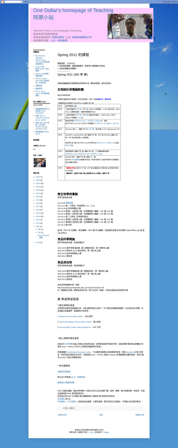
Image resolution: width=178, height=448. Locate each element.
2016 (38, 210)
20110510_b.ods (80, 121)
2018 (38, 203)
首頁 (101, 415)
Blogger (106, 432)
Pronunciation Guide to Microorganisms (75, 327)
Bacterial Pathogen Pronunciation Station (75, 322)
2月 (39, 233)
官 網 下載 (69, 145)
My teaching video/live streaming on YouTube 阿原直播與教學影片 (42, 60)
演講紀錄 (38, 86)
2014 (38, 216)
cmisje (91, 432)
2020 (38, 197)
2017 (38, 206)
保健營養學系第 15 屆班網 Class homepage (42, 111)
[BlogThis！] (66, 408)
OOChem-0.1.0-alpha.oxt (105, 143)
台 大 (73, 377)
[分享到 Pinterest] (73, 408)
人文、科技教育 (58, 40)
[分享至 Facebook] (71, 408)
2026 (38, 177)
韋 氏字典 (67, 344)
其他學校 (81, 377)
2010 (38, 242)
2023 (38, 187)
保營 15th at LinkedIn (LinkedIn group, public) (42, 118)
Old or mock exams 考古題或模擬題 (42, 93)
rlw (104, 109)
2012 (38, 223)
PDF (77, 109)
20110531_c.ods (96, 154)
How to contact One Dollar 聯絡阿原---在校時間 (42, 81)
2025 (38, 180)
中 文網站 (72, 402)
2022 (38, 190)
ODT (91, 129)
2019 (38, 200)
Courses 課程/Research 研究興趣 (42, 69)
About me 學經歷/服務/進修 (42, 75)
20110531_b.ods (83, 154)
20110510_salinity (93, 121)
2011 (38, 226)
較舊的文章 (140, 415)
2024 (38, 183)
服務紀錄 (38, 88)
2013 (38, 220)
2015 (38, 213)
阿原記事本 (58, 37)
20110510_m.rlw (100, 123)
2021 (38, 193)
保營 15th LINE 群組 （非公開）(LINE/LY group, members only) (42, 126)
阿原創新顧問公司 (82, 37)
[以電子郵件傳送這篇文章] (64, 408)
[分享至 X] (69, 408)
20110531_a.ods (71, 154)
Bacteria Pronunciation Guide (70, 316)
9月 (39, 229)
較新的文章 (62, 415)
